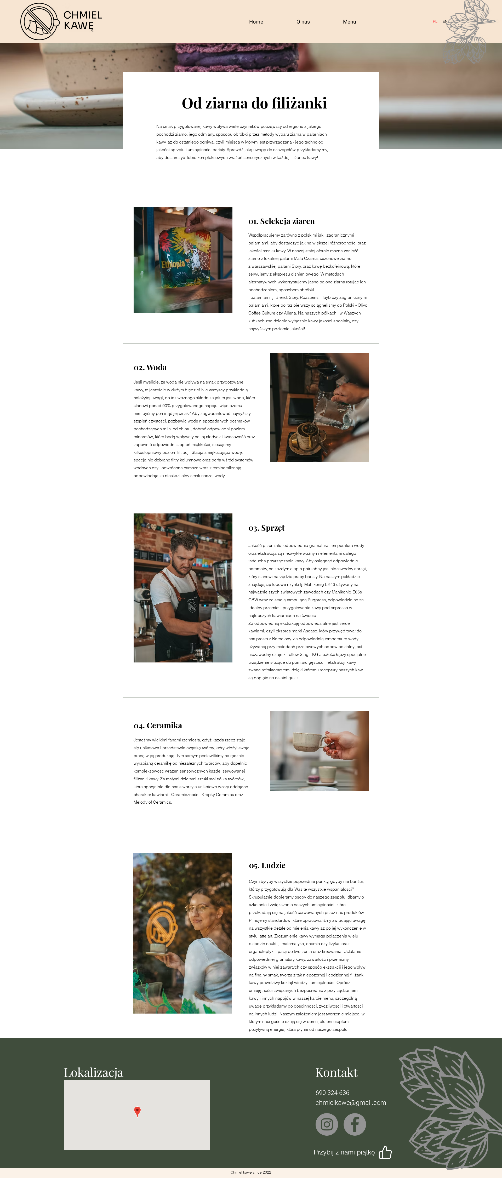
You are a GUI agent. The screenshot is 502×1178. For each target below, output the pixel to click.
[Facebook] (355, 1124)
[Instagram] (327, 1124)
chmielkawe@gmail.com (351, 1103)
